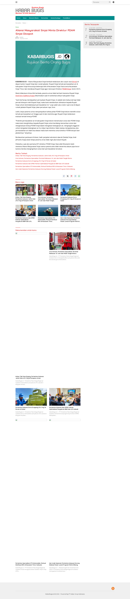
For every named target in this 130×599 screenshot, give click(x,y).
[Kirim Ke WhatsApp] (79, 176)
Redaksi (21, 37)
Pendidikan (66, 18)
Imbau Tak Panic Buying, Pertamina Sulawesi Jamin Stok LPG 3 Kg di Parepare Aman (42, 156)
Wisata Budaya (55, 18)
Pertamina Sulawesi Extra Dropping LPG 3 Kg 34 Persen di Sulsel (36, 161)
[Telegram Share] (75, 176)
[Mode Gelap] (113, 2)
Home (18, 18)
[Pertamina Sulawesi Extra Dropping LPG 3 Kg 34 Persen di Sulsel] (70, 189)
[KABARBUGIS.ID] (30, 10)
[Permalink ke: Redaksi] (17, 38)
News (24, 18)
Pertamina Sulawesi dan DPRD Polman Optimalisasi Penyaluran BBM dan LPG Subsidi (42, 164)
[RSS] (112, 588)
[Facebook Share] (63, 176)
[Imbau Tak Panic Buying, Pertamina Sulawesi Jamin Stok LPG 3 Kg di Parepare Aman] (26, 189)
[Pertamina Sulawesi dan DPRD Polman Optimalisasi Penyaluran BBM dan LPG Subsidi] (26, 210)
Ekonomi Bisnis (34, 18)
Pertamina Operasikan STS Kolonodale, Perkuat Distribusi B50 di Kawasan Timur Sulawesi (44, 166)
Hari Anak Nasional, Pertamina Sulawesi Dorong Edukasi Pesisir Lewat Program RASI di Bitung (45, 169)
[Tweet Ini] (67, 176)
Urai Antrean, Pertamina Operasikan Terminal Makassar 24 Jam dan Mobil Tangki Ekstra (44, 158)
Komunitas (44, 18)
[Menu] (17, 2)
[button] (110, 2)
